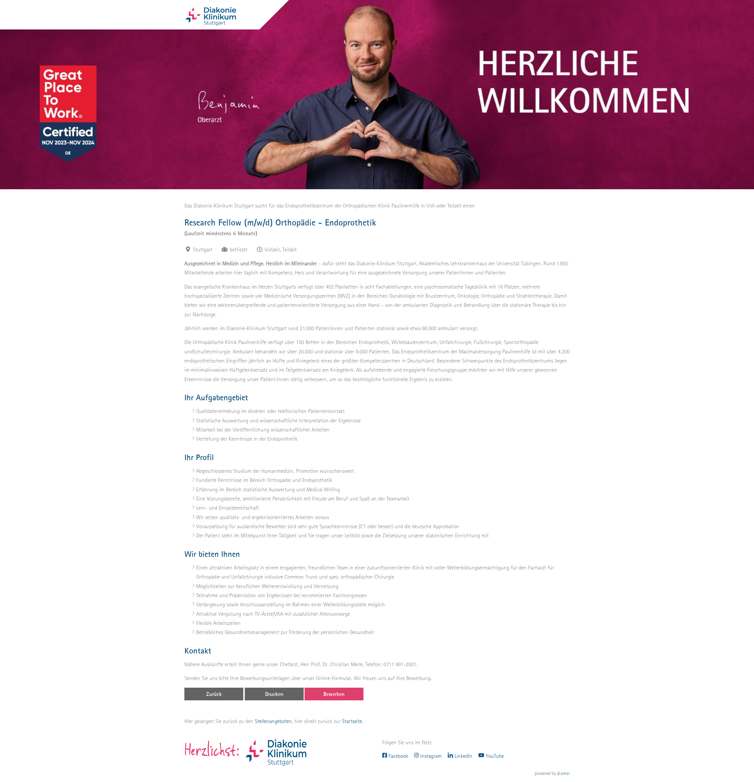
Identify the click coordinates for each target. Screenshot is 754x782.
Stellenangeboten (273, 721)
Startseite (352, 721)
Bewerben (334, 694)
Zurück (214, 694)
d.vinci (563, 773)
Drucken (274, 694)
